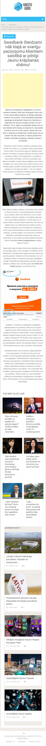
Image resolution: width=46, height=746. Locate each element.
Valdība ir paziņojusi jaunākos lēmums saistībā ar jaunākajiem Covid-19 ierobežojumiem (33, 424)
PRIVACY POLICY (34, 742)
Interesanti (12, 25)
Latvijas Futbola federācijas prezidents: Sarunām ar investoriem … (19, 559)
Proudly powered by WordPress (14, 736)
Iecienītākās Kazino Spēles (19, 713)
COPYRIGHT (22, 742)
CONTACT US (10, 742)
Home (3, 25)
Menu (5, 19)
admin (7, 70)
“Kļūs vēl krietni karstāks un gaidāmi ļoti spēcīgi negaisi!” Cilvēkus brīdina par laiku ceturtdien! (12, 424)
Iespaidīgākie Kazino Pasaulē (20, 678)
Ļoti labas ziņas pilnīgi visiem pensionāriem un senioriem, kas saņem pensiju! (33, 461)
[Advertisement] (23, 90)
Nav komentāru (32, 70)
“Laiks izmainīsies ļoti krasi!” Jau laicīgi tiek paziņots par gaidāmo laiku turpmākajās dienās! (33, 509)
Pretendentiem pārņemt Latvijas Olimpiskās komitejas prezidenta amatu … (21, 601)
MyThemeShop (23, 738)
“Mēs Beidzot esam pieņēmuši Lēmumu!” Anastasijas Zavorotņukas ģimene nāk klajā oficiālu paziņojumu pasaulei (12, 466)
